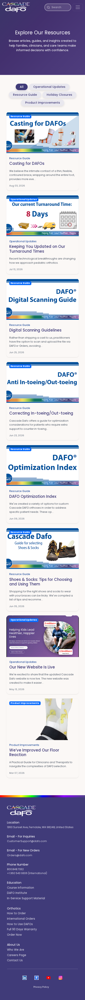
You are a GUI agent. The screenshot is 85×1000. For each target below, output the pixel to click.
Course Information (20, 888)
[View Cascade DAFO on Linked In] (24, 977)
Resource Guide (25, 95)
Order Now (14, 935)
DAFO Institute (17, 893)
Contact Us (15, 960)
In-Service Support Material (26, 898)
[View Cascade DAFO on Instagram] (60, 977)
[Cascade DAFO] (16, 7)
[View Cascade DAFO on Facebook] (36, 977)
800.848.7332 (15, 869)
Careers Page (16, 955)
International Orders (21, 919)
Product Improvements (42, 103)
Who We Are (15, 950)
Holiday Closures (59, 95)
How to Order (16, 913)
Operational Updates (49, 87)
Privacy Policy (41, 987)
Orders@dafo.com (19, 855)
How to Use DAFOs (20, 924)
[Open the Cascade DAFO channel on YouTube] (48, 977)
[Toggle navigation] (78, 7)
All (22, 87)
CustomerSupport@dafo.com (27, 841)
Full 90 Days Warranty (22, 929)
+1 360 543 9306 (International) (27, 873)
